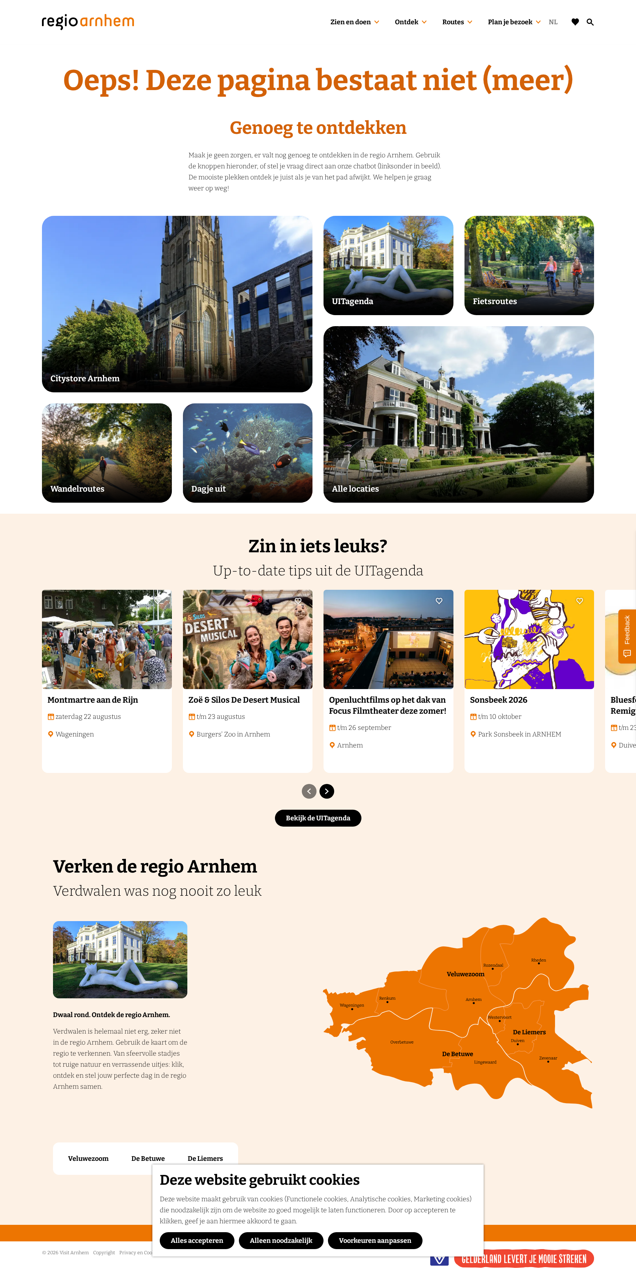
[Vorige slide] (309, 791)
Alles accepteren (197, 1241)
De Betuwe (148, 1159)
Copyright (104, 1252)
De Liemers (205, 1159)
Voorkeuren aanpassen (375, 1241)
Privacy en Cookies (140, 1252)
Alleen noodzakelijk (281, 1241)
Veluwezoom (88, 1159)
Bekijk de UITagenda (318, 818)
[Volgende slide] (326, 791)
